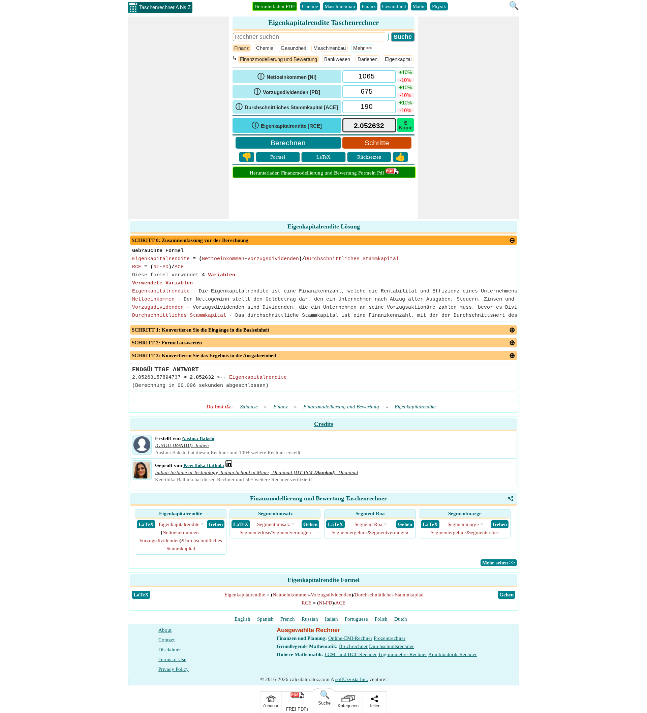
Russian (310, 619)
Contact (166, 640)
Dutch (400, 619)
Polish (381, 619)
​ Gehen (216, 524)
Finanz (369, 6)
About (165, 630)
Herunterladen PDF (274, 6)
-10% (405, 80)
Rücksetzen (369, 157)
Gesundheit (394, 6)
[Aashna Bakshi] (141, 451)
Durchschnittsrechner (391, 646)
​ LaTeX (146, 524)
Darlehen (367, 59)
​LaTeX (141, 594)
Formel (277, 157)
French (287, 619)
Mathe (419, 6)
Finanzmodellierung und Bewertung (278, 59)
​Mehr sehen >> (498, 562)
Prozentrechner (389, 638)
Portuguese (356, 619)
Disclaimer (169, 649)
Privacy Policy (173, 669)
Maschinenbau (340, 6)
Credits (323, 424)
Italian (331, 619)
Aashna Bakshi (198, 438)
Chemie (310, 6)
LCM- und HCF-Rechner (351, 654)
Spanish (265, 619)
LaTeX (323, 157)
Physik (439, 6)
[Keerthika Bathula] (141, 476)
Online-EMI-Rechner (350, 638)
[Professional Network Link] (228, 465)
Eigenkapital (398, 59)
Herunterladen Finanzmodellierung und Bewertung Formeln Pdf (318, 173)
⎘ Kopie (405, 125)
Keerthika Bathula (203, 465)
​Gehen (506, 594)
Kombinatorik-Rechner (452, 654)
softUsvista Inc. (351, 679)
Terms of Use (172, 659)
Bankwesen (337, 59)
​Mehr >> (362, 48)
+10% (405, 72)
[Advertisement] (178, 118)
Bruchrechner (353, 646)
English (242, 619)
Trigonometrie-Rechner (402, 654)
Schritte (377, 143)
